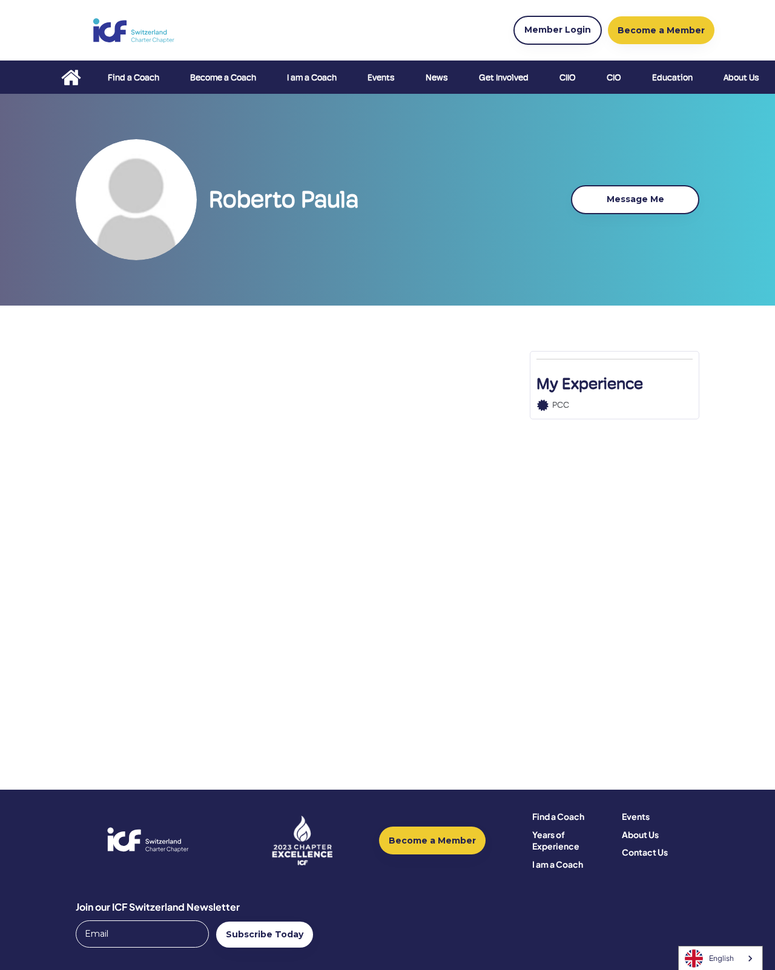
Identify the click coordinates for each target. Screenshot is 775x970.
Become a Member (432, 840)
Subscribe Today (264, 934)
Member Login (557, 29)
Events (381, 77)
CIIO (567, 77)
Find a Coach (133, 77)
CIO (614, 77)
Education (672, 77)
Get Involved (504, 77)
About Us (741, 77)
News (437, 77)
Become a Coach (223, 77)
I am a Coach (312, 77)
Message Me (635, 199)
